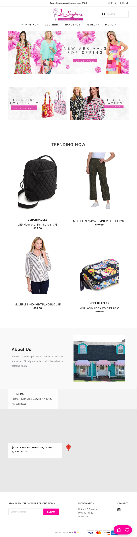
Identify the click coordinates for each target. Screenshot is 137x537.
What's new (30, 24)
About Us (83, 516)
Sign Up (124, 3)
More (109, 24)
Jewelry (92, 24)
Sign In (112, 3)
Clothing (52, 24)
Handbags (73, 24)
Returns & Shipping (88, 509)
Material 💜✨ (72, 532)
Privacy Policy (85, 513)
